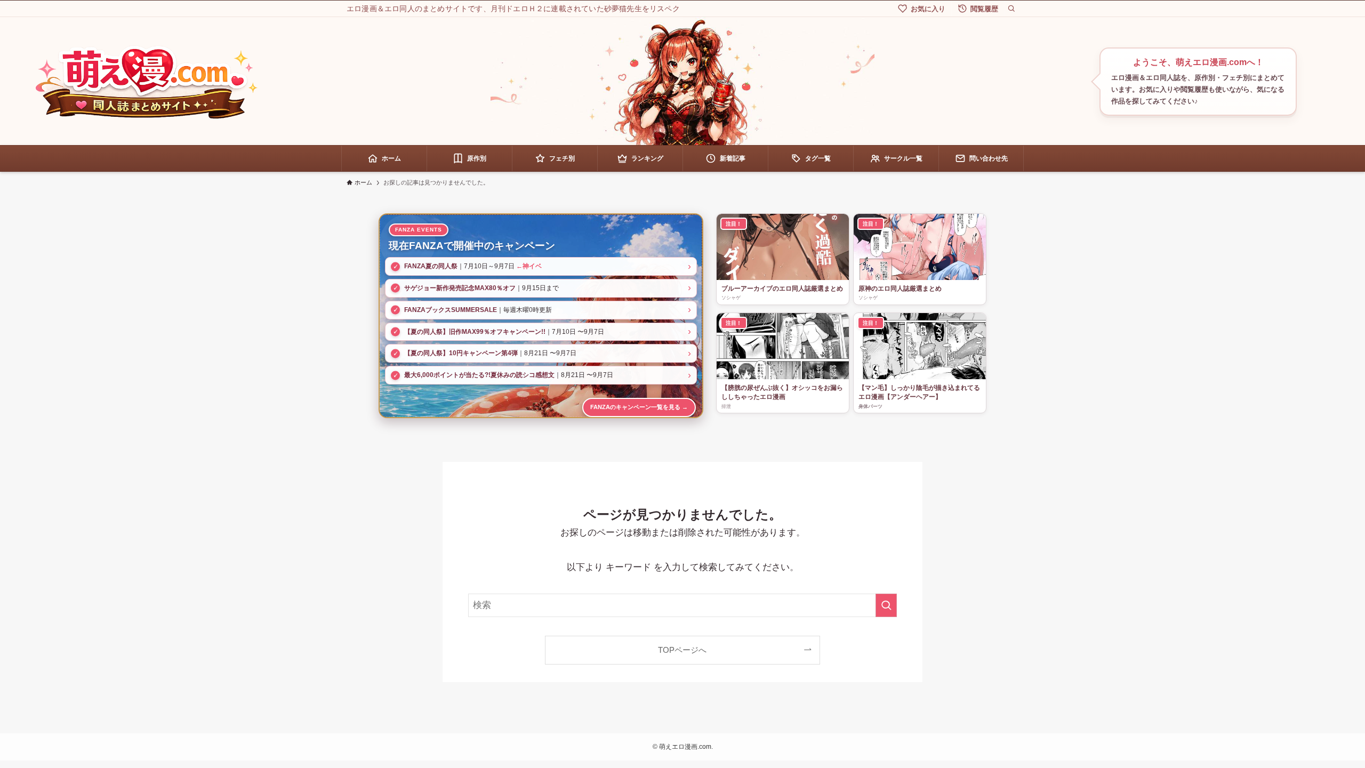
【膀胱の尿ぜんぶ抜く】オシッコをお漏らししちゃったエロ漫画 (782, 392)
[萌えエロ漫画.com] (146, 81)
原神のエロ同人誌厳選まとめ (900, 288)
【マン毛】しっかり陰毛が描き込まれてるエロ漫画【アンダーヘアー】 (919, 392)
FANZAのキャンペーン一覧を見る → (639, 407)
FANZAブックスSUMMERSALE (450, 310)
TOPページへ (682, 649)
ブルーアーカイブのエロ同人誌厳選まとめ (782, 288)
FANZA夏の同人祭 (430, 266)
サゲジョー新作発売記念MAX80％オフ (460, 288)
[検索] (1011, 8)
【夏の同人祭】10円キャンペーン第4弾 (461, 353)
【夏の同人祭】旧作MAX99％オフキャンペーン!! (474, 331)
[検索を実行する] (886, 605)
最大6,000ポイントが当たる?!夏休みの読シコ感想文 (479, 375)
